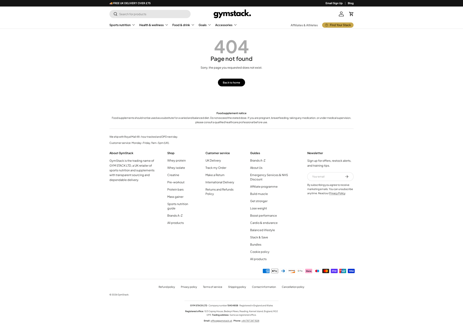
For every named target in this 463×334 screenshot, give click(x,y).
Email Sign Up (334, 3)
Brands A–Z (174, 215)
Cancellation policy (293, 286)
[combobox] (150, 14)
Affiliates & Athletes (304, 25)
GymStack (123, 294)
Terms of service (212, 286)
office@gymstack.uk (221, 320)
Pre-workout (175, 182)
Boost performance (263, 215)
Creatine (173, 175)
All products (175, 223)
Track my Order (215, 168)
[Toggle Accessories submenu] (235, 25)
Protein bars (175, 189)
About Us (256, 168)
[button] (351, 14)
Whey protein (176, 160)
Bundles (255, 244)
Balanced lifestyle (262, 230)
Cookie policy (259, 252)
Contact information (264, 286)
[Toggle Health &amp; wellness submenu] (166, 25)
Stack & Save (259, 237)
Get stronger (258, 201)
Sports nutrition (120, 25)
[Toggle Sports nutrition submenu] (133, 25)
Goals (203, 25)
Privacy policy (189, 286)
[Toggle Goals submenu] (209, 25)
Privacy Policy (337, 193)
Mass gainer (175, 197)
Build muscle (259, 194)
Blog (351, 3)
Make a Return (214, 175)
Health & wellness (151, 25)
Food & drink (181, 25)
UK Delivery (213, 160)
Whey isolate (176, 168)
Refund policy (167, 286)
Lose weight (258, 208)
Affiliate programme (264, 186)
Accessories (223, 25)
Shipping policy (237, 286)
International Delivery (219, 182)
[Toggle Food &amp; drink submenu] (193, 25)
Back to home (231, 82)
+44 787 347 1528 (250, 320)
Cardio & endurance (264, 223)
